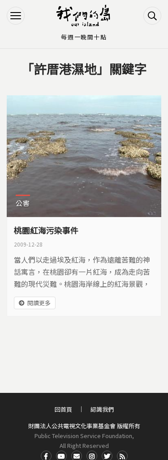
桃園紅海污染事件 (46, 230)
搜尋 (152, 16)
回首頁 (63, 409)
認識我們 (102, 409)
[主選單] (16, 16)
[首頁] (84, 15)
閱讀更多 (39, 302)
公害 (23, 203)
